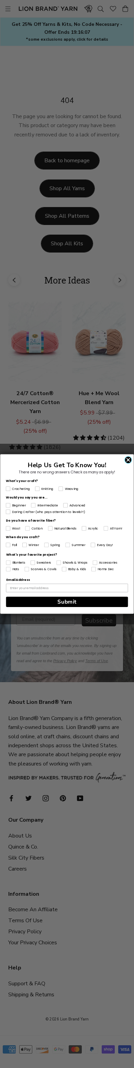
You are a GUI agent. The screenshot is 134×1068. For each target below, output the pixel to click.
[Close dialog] (128, 459)
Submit (66, 602)
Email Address (18, 580)
